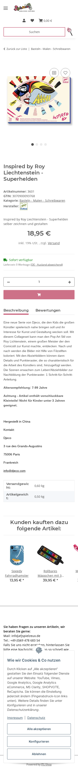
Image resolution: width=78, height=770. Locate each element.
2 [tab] (37, 144)
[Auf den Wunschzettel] (65, 73)
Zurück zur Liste (16, 49)
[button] (24, 20)
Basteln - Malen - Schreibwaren (42, 200)
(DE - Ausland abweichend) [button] (47, 264)
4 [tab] (45, 144)
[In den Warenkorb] (6, 62)
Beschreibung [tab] (16, 310)
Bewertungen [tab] (48, 310)
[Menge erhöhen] (69, 281)
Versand (54, 243)
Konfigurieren (39, 741)
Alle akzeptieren (39, 729)
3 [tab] (41, 144)
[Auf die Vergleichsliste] (54, 73)
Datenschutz (36, 717)
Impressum (15, 717)
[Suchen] (70, 31)
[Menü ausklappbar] (5, 6)
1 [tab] (32, 144)
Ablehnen (39, 754)
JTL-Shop (46, 764)
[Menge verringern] (8, 281)
